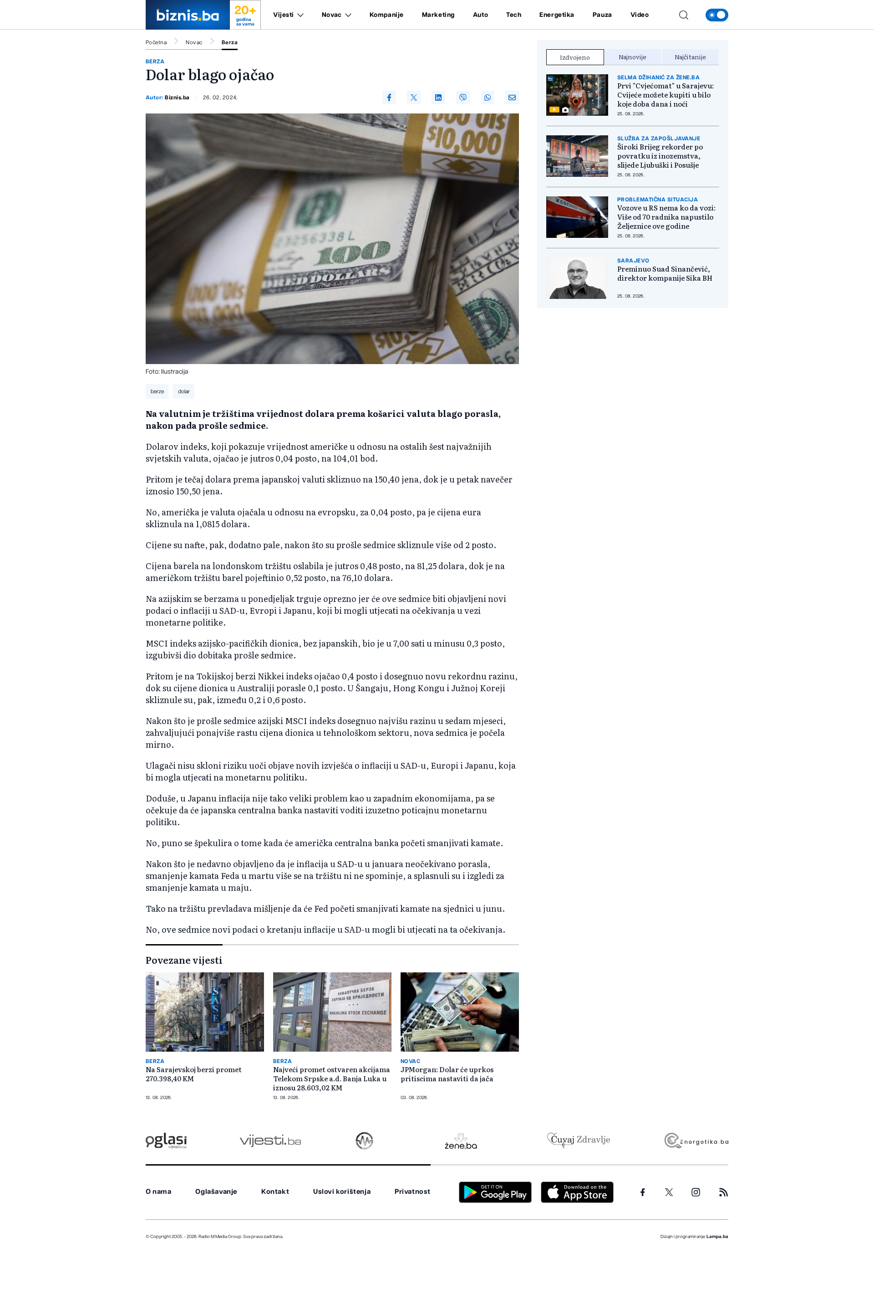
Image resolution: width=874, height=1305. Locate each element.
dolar (184, 391)
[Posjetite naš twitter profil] (669, 1192)
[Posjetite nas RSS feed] (723, 1192)
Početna (156, 42)
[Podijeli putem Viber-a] (463, 97)
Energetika (556, 15)
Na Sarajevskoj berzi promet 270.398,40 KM (194, 1074)
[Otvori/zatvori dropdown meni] (299, 15)
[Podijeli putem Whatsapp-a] (487, 97)
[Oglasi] (166, 1141)
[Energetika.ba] (695, 1141)
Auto (480, 15)
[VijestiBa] (270, 1141)
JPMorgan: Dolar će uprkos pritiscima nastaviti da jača (447, 1074)
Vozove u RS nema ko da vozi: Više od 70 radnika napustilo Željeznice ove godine (666, 217)
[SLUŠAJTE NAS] (364, 1140)
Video (639, 15)
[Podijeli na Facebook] (389, 97)
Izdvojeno (575, 57)
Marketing (438, 15)
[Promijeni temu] (717, 15)
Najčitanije (690, 56)
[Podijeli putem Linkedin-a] (438, 97)
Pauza (602, 15)
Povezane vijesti (184, 959)
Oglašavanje (216, 1191)
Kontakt (275, 1191)
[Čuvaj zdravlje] (578, 1141)
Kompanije (387, 15)
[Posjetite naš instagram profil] (696, 1192)
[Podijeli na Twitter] (414, 97)
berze (157, 391)
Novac (332, 15)
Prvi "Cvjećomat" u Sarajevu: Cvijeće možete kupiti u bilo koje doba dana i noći (665, 94)
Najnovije (632, 56)
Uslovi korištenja (342, 1191)
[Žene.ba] (461, 1141)
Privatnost (413, 1191)
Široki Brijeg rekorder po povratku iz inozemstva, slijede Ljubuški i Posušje (660, 156)
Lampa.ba (717, 1236)
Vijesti (283, 15)
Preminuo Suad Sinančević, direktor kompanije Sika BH (664, 273)
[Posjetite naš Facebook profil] (643, 1192)
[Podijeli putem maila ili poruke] (512, 97)
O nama (159, 1191)
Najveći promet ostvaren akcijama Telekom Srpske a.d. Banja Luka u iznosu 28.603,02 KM (331, 1078)
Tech (513, 15)
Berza (230, 42)
